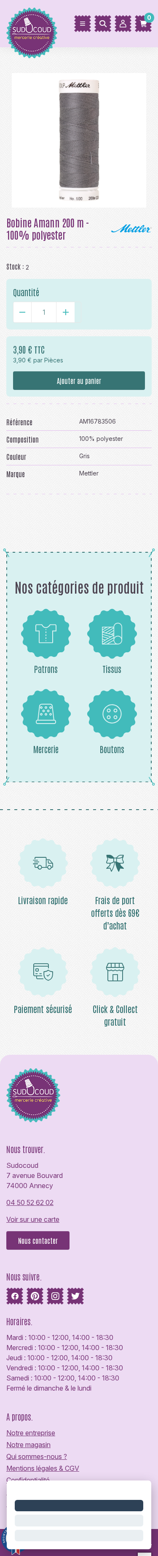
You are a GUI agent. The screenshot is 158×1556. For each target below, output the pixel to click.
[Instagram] (55, 1296)
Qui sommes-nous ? (36, 1456)
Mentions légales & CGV (42, 1468)
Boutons (112, 748)
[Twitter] (75, 1296)
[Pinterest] (35, 1296)
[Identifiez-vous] (123, 23)
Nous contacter (38, 1240)
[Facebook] (14, 1296)
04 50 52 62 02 (30, 1202)
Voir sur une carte (32, 1219)
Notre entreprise (30, 1433)
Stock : (15, 266)
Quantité (26, 291)
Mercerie (46, 748)
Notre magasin (28, 1444)
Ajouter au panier (79, 380)
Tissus (111, 668)
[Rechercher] (102, 23)
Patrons (46, 668)
